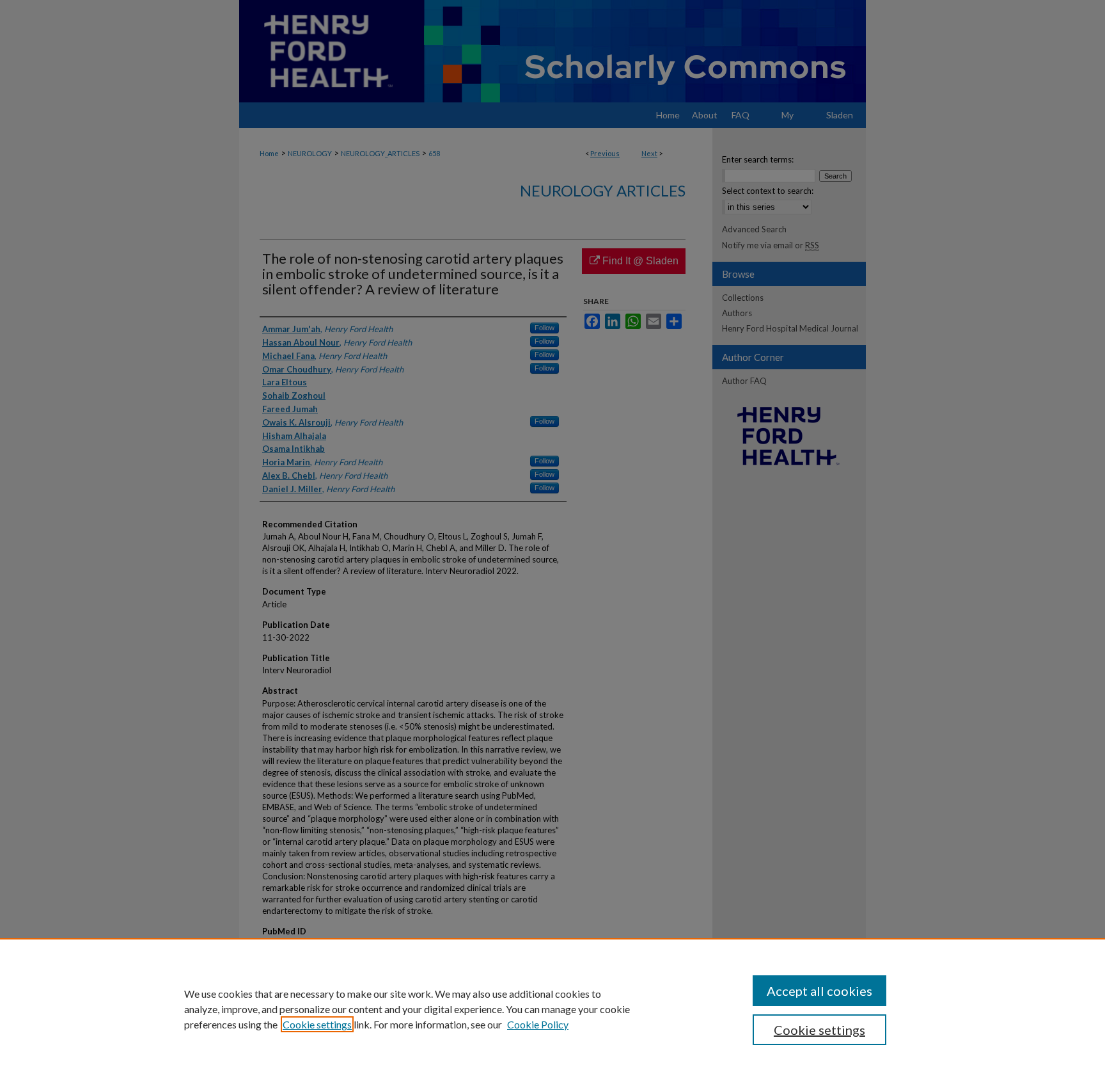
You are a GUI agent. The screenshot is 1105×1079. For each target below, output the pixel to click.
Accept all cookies (819, 990)
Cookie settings (317, 1024)
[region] (552, 1008)
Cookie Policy (537, 1024)
